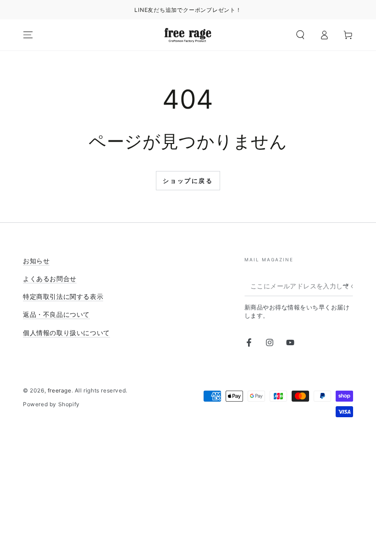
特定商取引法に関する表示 (63, 296)
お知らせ (36, 261)
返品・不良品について (56, 314)
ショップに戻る (188, 180)
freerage (60, 390)
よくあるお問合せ (50, 278)
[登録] (348, 286)
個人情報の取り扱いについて (66, 333)
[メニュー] (28, 35)
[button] (300, 35)
